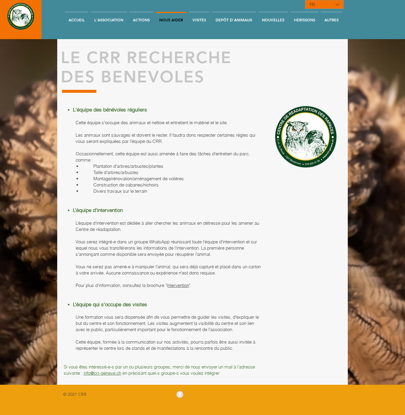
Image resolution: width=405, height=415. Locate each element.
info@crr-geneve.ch (102, 373)
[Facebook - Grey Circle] (179, 394)
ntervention (178, 285)
